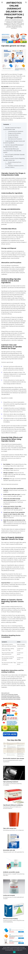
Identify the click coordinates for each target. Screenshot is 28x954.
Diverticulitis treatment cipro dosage (10, 699)
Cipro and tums (5, 693)
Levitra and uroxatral (9, 895)
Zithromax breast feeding (10, 918)
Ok (14, 952)
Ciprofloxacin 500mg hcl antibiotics (13, 805)
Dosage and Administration (14, 133)
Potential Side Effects (13, 135)
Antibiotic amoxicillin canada (11, 872)
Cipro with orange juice (9, 828)
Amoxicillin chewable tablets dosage (10, 697)
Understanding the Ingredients (15, 131)
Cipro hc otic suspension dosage (9, 694)
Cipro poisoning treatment (10, 781)
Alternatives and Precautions (15, 139)
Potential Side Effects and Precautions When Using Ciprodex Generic (12, 150)
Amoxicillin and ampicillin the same (10, 696)
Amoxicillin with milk (9, 850)
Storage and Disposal (13, 137)
